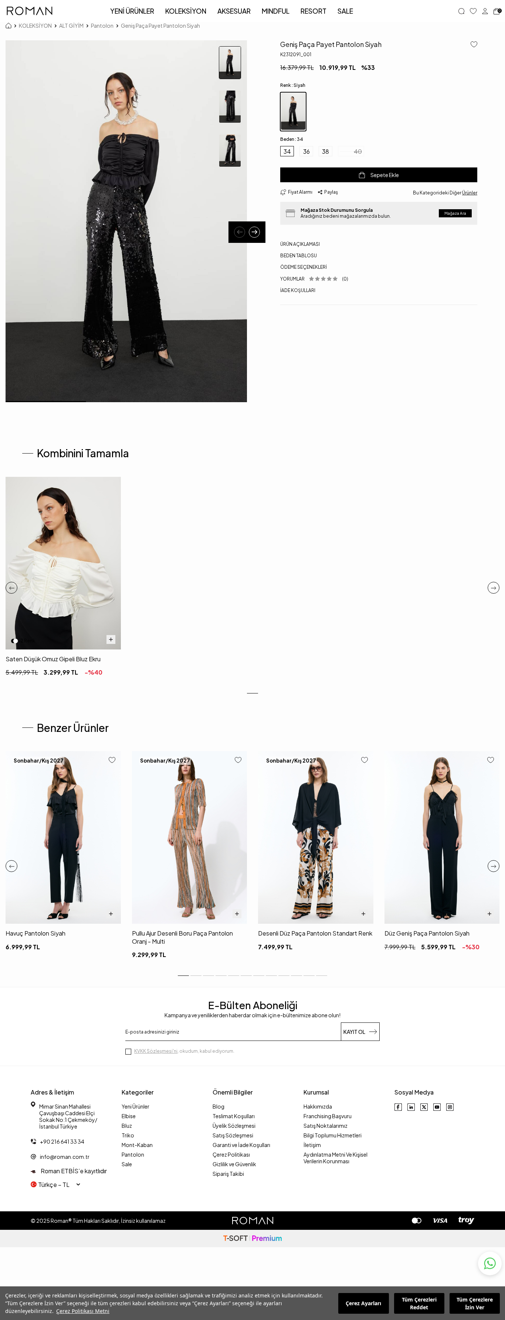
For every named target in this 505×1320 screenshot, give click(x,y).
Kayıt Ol (354, 1031)
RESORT (313, 11)
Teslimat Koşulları (234, 1116)
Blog (218, 1106)
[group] (126, 221)
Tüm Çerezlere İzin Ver (475, 1303)
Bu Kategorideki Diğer (445, 193)
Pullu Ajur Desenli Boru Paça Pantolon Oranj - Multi (182, 937)
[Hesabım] (485, 11)
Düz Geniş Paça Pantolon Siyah (427, 933)
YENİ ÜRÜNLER (132, 11)
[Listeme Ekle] (471, 45)
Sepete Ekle (384, 175)
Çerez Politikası (231, 1154)
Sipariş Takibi (228, 1173)
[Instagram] (450, 1107)
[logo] (30, 11)
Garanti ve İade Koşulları (241, 1144)
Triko (128, 1135)
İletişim (312, 1144)
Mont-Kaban (137, 1144)
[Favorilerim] (473, 11)
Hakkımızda (318, 1106)
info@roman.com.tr (64, 1156)
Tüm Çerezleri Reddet (419, 1303)
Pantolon (102, 25)
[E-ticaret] (252, 1238)
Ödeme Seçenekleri (303, 267)
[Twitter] (424, 1107)
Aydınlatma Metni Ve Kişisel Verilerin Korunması (335, 1157)
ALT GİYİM (71, 25)
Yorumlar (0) (314, 279)
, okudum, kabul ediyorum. (184, 1051)
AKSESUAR (234, 11)
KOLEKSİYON (185, 11)
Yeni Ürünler (135, 1106)
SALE (345, 11)
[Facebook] (398, 1107)
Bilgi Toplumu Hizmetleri (333, 1135)
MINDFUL (275, 11)
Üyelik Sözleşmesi (234, 1125)
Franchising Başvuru (328, 1116)
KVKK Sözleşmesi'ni (155, 1051)
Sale (127, 1164)
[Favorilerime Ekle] (112, 760)
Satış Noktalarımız (326, 1125)
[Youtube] (437, 1107)
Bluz (127, 1125)
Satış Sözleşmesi (233, 1135)
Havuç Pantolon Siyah (35, 933)
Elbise (129, 1116)
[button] (239, 232)
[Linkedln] (411, 1107)
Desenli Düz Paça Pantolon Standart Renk (315, 933)
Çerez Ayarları (363, 1303)
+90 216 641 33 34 (62, 1141)
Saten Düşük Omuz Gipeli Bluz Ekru (53, 659)
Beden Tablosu (298, 255)
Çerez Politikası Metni (82, 1310)
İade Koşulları (297, 290)
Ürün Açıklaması (300, 244)
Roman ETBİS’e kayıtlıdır (73, 1171)
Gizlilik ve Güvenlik (234, 1164)
